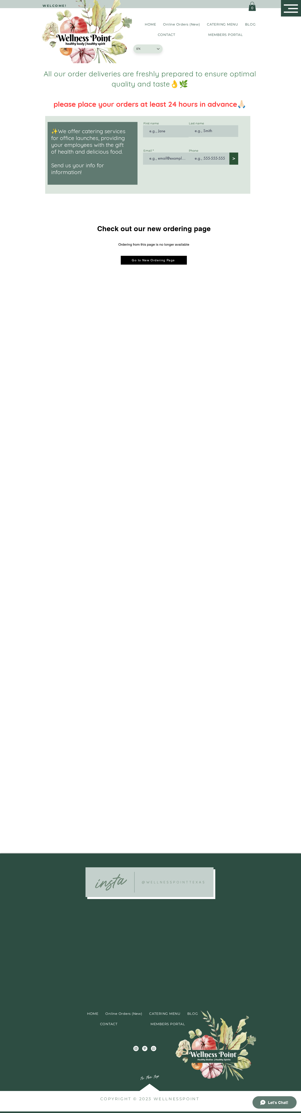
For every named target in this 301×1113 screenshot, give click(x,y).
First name (151, 123)
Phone (193, 150)
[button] (291, 8)
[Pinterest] (144, 1048)
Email (147, 150)
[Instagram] (136, 1048)
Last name (196, 123)
